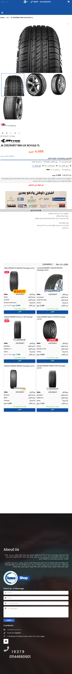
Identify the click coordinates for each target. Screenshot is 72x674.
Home (2, 18)
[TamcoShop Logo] (26, 1)
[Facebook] (6, 641)
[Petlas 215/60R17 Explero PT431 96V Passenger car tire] (52, 330)
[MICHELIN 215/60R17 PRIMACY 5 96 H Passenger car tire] (52, 379)
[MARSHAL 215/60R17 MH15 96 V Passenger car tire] (20, 379)
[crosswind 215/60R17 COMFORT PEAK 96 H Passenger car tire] (52, 281)
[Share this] (7, 133)
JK (8, 18)
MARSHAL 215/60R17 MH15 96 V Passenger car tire (19, 366)
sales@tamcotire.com (14, 630)
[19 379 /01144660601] (5, 633)
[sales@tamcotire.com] (5, 629)
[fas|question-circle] (70, 165)
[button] (2, 13)
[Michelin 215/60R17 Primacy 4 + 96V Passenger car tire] (20, 330)
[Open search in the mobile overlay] (36, 7)
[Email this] (2, 133)
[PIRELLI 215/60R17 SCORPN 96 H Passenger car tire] (20, 281)
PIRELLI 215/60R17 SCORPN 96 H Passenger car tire (19, 268)
